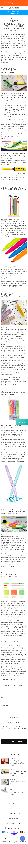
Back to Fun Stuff (15, 741)
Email (3, 697)
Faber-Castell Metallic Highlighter (11, 346)
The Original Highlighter (8, 72)
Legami (3, 425)
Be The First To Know (13, 823)
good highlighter (12, 38)
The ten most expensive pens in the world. (17, 792)
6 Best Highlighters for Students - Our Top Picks (18, 773)
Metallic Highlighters (13, 297)
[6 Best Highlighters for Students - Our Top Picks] (5, 771)
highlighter (15, 605)
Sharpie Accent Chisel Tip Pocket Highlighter (13, 188)
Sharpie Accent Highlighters (9, 668)
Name (3, 689)
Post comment (14, 722)
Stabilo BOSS (9, 69)
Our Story (13, 803)
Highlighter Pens (6, 675)
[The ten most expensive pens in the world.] (5, 790)
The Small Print (13, 813)
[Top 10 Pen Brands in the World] (5, 782)
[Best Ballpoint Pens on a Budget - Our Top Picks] (5, 761)
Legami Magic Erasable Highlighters (13, 394)
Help (13, 808)
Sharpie (3, 219)
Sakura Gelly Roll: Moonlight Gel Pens (12, 575)
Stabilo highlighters (16, 158)
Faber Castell (5, 538)
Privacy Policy (11, 728)
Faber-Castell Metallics (16, 669)
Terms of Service (21, 728)
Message (4, 705)
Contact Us (13, 818)
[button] (22, 422)
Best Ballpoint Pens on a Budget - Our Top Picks (18, 763)
